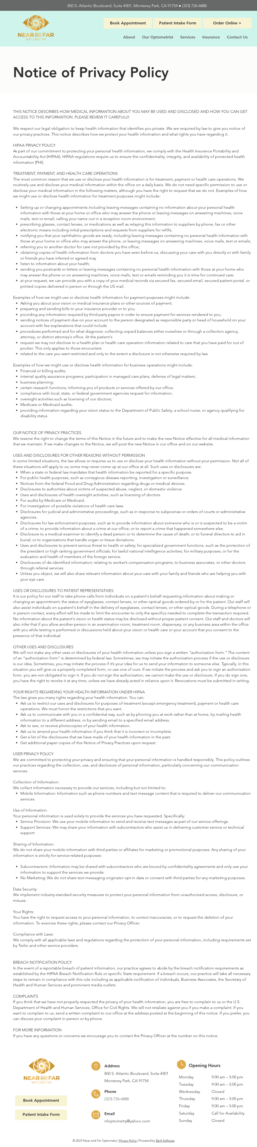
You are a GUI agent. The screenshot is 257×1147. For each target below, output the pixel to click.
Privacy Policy (128, 1140)
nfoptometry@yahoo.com (127, 1121)
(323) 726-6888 (194, 5)
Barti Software (165, 1140)
